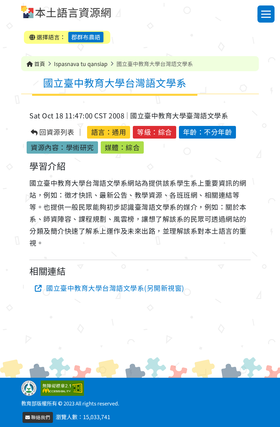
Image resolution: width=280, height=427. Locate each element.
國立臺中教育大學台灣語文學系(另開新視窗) (115, 288)
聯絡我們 (40, 417)
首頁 (39, 64)
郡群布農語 (85, 37)
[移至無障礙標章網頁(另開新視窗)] (64, 387)
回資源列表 (56, 132)
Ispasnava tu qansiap (81, 64)
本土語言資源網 (73, 12)
